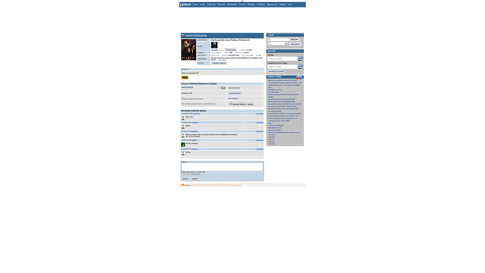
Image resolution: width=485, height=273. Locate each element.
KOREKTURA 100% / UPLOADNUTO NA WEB (284, 85)
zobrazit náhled (219, 63)
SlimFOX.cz (195, 184)
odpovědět (259, 113)
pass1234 (194, 131)
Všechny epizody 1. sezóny (242, 104)
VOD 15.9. (271, 135)
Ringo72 (195, 149)
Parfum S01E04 (187, 87)
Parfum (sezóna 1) (233, 98)
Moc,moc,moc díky (274, 130)
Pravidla (242, 4)
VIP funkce (251, 4)
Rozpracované (272, 4)
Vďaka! (270, 97)
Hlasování (221, 4)
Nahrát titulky (232, 4)
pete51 (194, 140)
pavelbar (195, 122)
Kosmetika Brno (213, 184)
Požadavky (261, 4)
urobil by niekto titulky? (276, 125)
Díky (269, 87)
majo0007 (214, 50)
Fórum (195, 4)
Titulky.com (237, 184)
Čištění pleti (222, 184)
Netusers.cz (230, 184)
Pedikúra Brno (204, 184)
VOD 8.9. (271, 139)
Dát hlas (231, 50)
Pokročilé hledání (276, 71)
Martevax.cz (185, 185)
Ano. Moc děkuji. (274, 92)
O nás (290, 4)
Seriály (202, 4)
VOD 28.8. (271, 137)
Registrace (295, 44)
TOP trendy (211, 4)
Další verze (222, 60)
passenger (196, 114)
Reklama (283, 4)
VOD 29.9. (271, 144)
